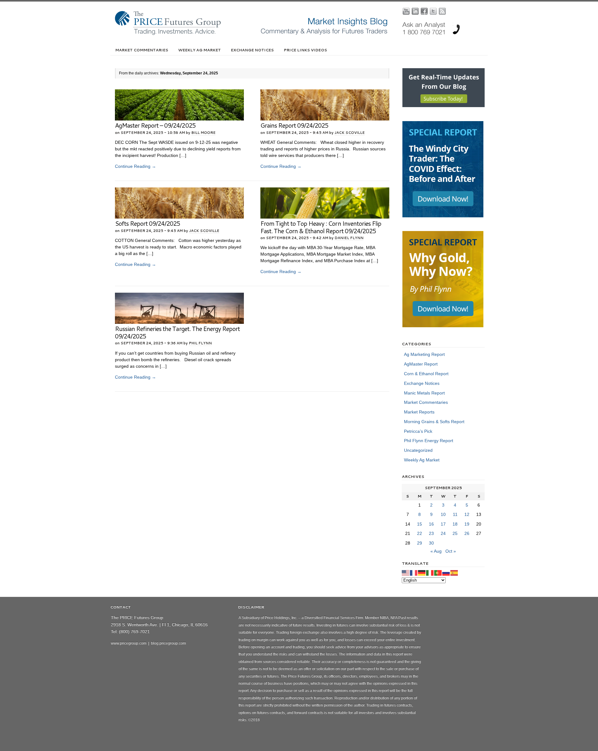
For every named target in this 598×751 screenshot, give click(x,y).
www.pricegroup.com (128, 643)
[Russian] (446, 572)
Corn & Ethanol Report (426, 373)
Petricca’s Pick (418, 431)
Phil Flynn (200, 343)
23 (431, 533)
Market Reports (419, 411)
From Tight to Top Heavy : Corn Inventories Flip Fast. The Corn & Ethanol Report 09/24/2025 (320, 227)
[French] (414, 572)
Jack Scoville (350, 132)
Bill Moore (203, 132)
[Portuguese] (438, 572)
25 (455, 533)
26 (466, 533)
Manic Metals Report (424, 392)
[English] (406, 572)
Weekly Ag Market (199, 50)
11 (455, 514)
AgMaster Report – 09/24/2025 (155, 125)
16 (431, 524)
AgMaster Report (421, 363)
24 (443, 533)
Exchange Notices (252, 50)
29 (419, 543)
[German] (422, 572)
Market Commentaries (141, 50)
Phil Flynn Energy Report (428, 440)
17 (443, 524)
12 (466, 514)
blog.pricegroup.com (168, 643)
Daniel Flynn (349, 237)
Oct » (450, 551)
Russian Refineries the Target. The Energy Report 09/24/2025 (177, 332)
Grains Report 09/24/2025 (294, 125)
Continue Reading (135, 166)
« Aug (436, 551)
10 (443, 514)
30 (431, 543)
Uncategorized (418, 450)
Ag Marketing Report (424, 354)
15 (419, 524)
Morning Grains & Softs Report (434, 421)
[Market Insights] (303, 33)
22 (419, 533)
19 (466, 524)
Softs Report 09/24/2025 (147, 223)
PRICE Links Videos (305, 50)
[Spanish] (454, 572)
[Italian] (430, 572)
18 (455, 524)
